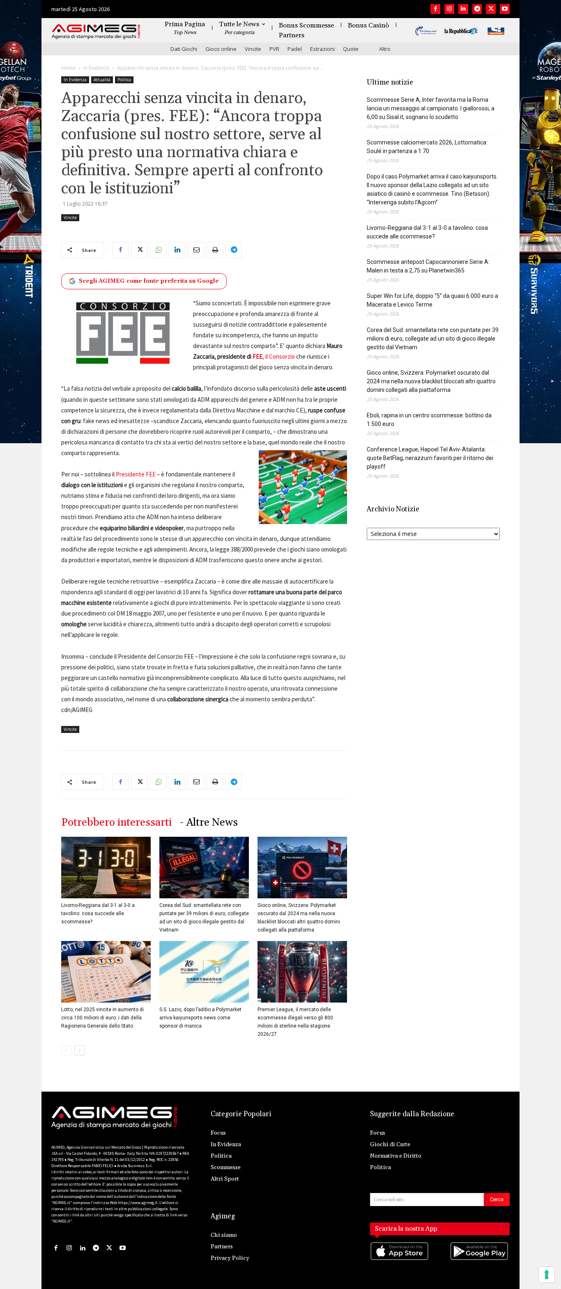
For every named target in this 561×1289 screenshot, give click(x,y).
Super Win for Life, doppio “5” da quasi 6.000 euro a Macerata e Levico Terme (432, 300)
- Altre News (209, 822)
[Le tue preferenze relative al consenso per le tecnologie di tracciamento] (546, 1274)
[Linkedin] (463, 9)
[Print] (215, 250)
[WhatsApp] (158, 250)
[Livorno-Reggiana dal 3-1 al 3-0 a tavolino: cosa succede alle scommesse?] (106, 867)
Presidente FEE (136, 474)
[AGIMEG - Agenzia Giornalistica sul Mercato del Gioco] (96, 32)
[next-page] (79, 1050)
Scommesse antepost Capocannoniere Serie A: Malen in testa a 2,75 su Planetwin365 (428, 266)
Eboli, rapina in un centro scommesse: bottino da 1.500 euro (429, 419)
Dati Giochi (183, 49)
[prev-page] (66, 1050)
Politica (124, 79)
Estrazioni (322, 49)
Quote (351, 49)
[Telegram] (477, 9)
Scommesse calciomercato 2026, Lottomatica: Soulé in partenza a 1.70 (427, 146)
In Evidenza (96, 67)
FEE (257, 356)
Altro (385, 49)
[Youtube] (505, 9)
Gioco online (221, 49)
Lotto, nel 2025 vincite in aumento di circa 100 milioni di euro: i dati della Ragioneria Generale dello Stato (102, 1018)
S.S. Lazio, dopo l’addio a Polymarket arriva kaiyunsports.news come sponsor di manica (200, 1018)
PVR (274, 49)
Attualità (102, 79)
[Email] (196, 250)
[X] (491, 9)
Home (68, 67)
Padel (294, 49)
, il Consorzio (278, 356)
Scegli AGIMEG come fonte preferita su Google (149, 281)
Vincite (253, 49)
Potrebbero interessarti (116, 822)
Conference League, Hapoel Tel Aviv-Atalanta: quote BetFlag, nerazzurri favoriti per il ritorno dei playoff (430, 458)
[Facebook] (435, 9)
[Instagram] (449, 9)
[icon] (400, 1259)
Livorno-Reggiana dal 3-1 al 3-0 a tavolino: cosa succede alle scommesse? (98, 913)
